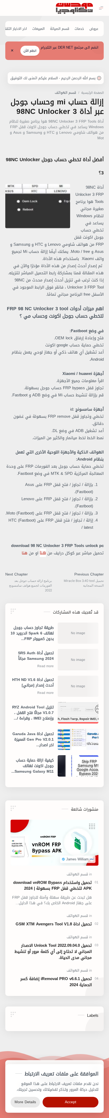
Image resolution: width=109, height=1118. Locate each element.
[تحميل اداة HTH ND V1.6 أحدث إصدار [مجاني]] (78, 686)
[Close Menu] (12, 50)
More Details (25, 1102)
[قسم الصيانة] (59, 28)
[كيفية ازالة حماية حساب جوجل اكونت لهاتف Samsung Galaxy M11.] (78, 765)
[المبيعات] (38, 28)
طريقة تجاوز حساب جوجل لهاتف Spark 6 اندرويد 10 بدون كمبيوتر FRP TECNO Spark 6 (32, 633)
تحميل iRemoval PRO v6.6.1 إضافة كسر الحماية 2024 (56, 982)
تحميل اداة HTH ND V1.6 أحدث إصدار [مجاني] (33, 683)
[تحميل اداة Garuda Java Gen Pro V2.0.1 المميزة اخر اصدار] (78, 739)
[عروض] (93, 28)
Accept (70, 1102)
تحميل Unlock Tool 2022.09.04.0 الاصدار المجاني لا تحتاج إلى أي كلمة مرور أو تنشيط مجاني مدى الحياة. (53, 952)
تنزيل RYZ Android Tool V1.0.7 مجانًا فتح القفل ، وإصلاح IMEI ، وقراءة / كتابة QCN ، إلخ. (33, 712)
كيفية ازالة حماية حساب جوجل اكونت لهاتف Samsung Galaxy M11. (33, 766)
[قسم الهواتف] (77, 874)
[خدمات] (79, 28)
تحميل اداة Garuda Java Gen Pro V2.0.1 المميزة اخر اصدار (33, 739)
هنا (43, 553)
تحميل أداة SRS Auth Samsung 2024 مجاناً (36, 656)
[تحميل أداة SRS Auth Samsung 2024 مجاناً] (78, 659)
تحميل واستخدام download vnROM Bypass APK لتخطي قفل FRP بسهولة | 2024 (52, 886)
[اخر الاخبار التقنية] (14, 28)
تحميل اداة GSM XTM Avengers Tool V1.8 (54, 924)
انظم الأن (30, 51)
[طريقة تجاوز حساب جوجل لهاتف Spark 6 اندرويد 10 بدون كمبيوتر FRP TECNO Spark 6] (78, 633)
